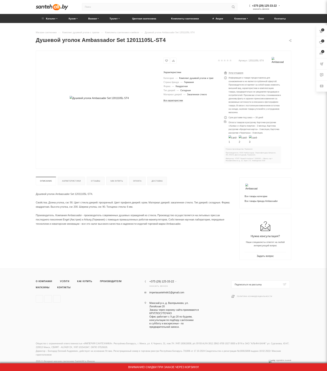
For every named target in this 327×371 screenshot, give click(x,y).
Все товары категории (256, 196)
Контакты (64, 287)
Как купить (117, 181)
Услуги (64, 281)
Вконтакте (39, 299)
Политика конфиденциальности (254, 296)
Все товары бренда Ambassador (261, 201)
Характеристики (71, 181)
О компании (44, 281)
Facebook (48, 299)
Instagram (56, 299)
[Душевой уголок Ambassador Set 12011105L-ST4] (99, 98)
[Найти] (233, 6)
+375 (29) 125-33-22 (264, 5)
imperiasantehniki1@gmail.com (166, 292)
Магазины (42, 287)
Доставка (157, 181)
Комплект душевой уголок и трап (196, 78)
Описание (46, 181)
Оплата (137, 181)
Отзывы (95, 181)
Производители (111, 281)
